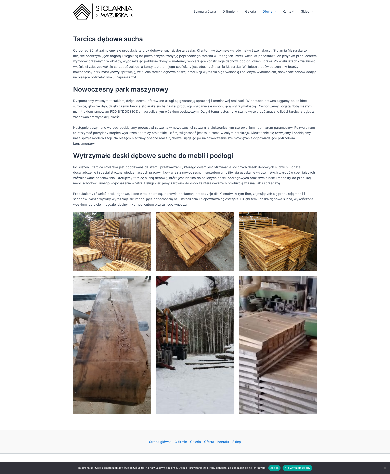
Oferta (267, 11)
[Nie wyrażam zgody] (385, 468)
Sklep (305, 11)
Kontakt (289, 11)
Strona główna (205, 11)
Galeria (250, 11)
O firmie (228, 11)
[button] (237, 11)
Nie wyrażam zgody (297, 467)
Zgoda (274, 467)
